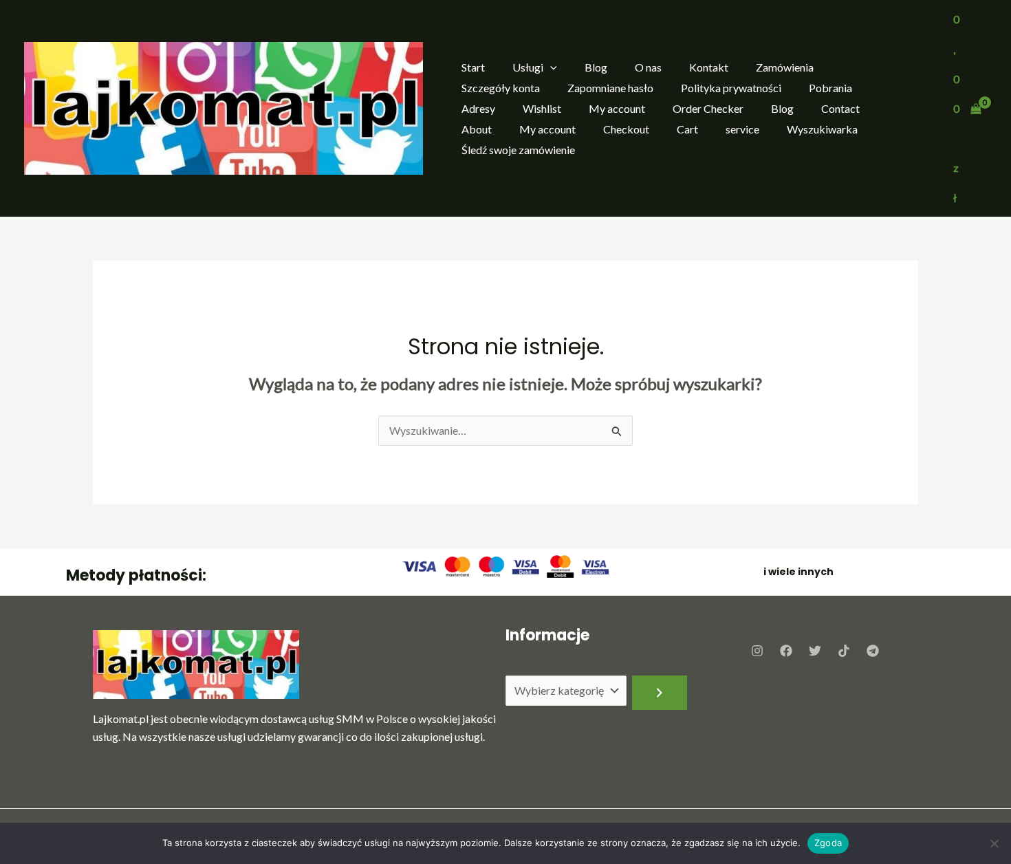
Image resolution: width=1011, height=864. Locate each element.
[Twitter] (815, 651)
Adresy (478, 108)
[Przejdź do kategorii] (659, 693)
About (476, 129)
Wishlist (542, 108)
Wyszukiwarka (822, 129)
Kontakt (708, 67)
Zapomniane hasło (610, 87)
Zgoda (828, 842)
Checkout (626, 129)
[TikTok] (844, 651)
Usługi (527, 67)
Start (473, 67)
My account (617, 108)
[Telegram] (873, 651)
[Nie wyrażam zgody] (994, 843)
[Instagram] (757, 651)
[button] (550, 67)
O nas (648, 67)
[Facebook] (786, 651)
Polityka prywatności (731, 87)
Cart (687, 129)
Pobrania (830, 87)
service (742, 129)
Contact (840, 108)
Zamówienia (785, 67)
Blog (596, 67)
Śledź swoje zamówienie (518, 149)
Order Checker (708, 108)
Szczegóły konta (500, 87)
